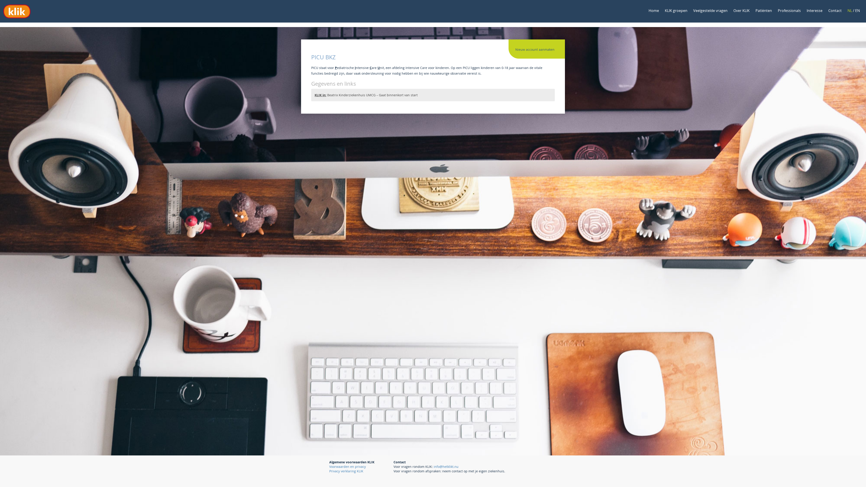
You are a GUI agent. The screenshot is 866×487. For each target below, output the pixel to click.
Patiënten (763, 10)
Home (654, 10)
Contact (835, 10)
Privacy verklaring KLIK (346, 471)
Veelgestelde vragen (710, 10)
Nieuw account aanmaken (535, 49)
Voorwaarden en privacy (347, 466)
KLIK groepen (676, 10)
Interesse (814, 10)
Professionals (789, 10)
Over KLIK (741, 10)
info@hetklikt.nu (446, 466)
